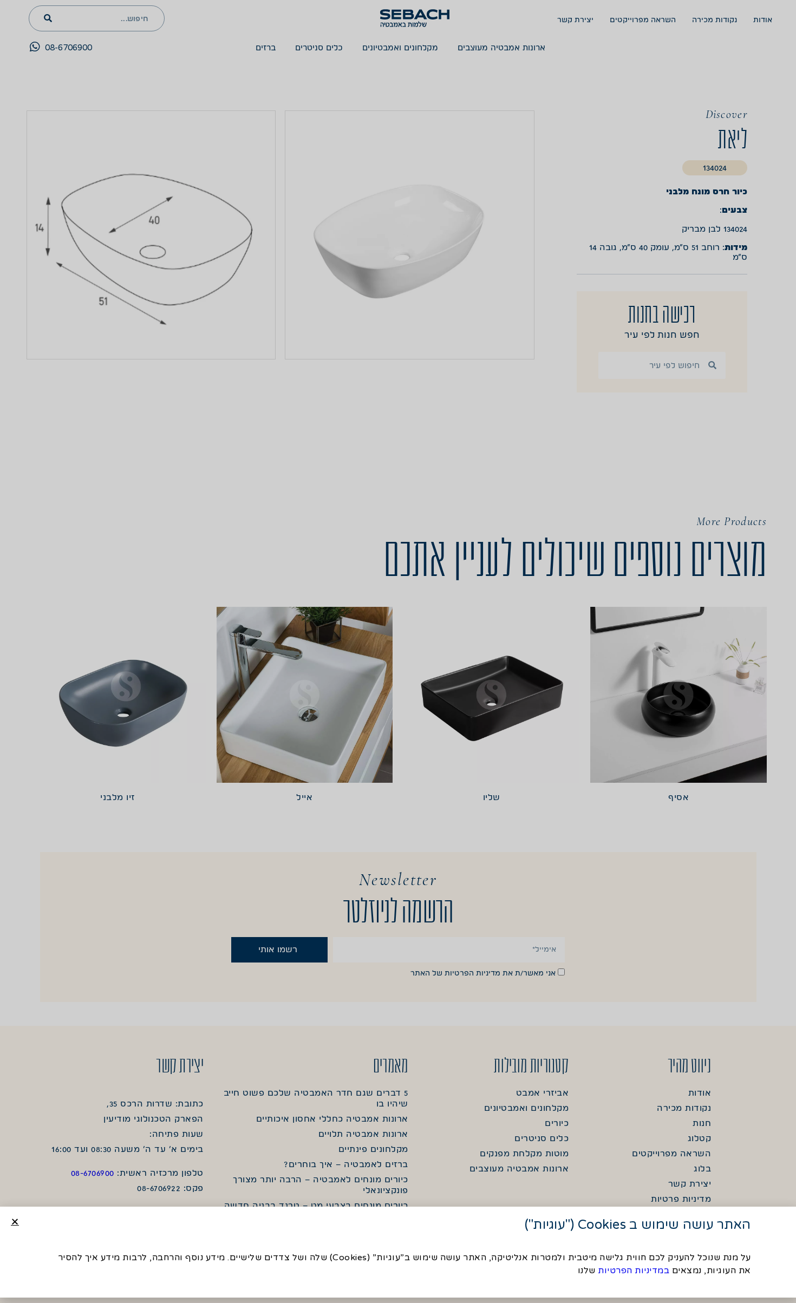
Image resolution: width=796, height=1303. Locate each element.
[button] (15, 1221)
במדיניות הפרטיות (633, 1270)
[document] (398, 651)
